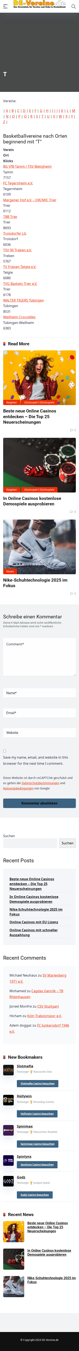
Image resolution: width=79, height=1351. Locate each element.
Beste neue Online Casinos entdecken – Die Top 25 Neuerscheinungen (29, 416)
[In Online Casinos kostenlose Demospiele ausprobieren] (39, 465)
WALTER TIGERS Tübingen (23, 300)
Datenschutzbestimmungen (40, 783)
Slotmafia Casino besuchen (38, 1083)
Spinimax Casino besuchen (38, 1144)
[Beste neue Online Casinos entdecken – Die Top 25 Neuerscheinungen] (39, 377)
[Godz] (8, 1180)
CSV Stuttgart (48, 1006)
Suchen (9, 836)
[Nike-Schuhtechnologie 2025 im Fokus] (39, 547)
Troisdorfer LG (14, 233)
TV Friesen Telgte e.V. (19, 266)
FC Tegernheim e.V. (18, 183)
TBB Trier (10, 216)
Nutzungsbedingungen (18, 788)
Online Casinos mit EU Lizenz (33, 922)
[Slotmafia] (8, 1069)
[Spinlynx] (8, 1159)
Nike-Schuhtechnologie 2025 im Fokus (36, 912)
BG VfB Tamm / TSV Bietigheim (27, 166)
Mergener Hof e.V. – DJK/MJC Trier (29, 200)
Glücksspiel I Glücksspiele (39, 402)
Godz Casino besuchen (35, 1195)
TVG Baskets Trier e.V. (20, 283)
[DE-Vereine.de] (39, 5)
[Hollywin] (8, 1099)
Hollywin (24, 1096)
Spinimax (25, 1126)
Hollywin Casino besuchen (37, 1114)
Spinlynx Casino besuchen (37, 1164)
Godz (21, 1177)
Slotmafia (25, 1066)
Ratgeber (11, 402)
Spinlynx (24, 1156)
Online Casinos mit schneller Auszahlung (33, 932)
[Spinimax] (8, 1129)
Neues (10, 571)
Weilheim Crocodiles (19, 317)
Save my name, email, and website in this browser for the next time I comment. (35, 760)
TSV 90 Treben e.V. (17, 250)
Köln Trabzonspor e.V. (44, 1016)
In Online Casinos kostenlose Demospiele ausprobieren (32, 501)
